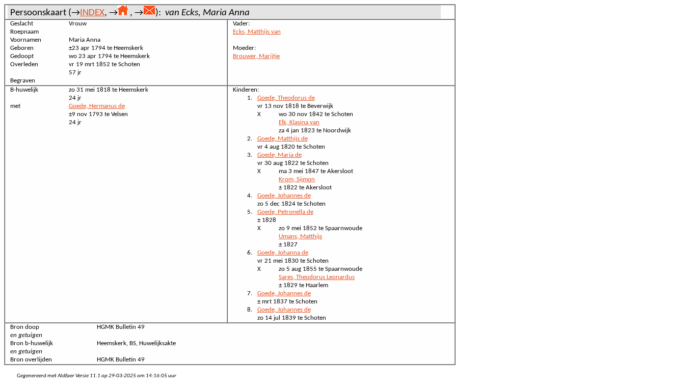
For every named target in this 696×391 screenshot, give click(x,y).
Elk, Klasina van (299, 122)
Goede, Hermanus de (97, 106)
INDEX (92, 13)
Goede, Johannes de (284, 195)
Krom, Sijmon (297, 179)
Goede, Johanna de (282, 252)
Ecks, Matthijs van (257, 32)
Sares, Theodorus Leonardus (317, 277)
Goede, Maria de (279, 155)
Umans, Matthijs (300, 236)
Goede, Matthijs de (282, 138)
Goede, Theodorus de (286, 98)
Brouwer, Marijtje (256, 56)
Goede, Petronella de (285, 212)
